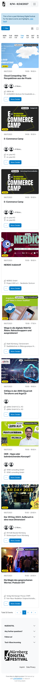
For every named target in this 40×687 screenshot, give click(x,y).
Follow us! (8, 637)
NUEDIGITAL (9, 626)
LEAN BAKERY (18, 678)
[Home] (4, 4)
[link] (22, 36)
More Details (15, 99)
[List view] (31, 28)
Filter (6, 28)
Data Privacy (30, 667)
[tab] (6, 99)
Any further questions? (13, 631)
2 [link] (24, 612)
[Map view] (36, 28)
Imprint (22, 667)
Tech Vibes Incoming (13, 642)
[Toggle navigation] (34, 4)
